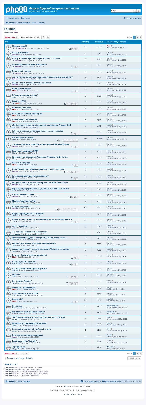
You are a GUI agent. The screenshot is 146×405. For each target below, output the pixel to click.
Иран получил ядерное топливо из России (31, 83)
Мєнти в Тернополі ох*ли (23, 201)
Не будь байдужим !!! (22, 207)
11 (64, 140)
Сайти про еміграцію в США (25, 293)
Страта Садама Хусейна (23, 194)
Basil (13, 127)
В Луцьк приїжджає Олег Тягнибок (28, 213)
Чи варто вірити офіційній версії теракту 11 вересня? (37, 58)
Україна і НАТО (19, 101)
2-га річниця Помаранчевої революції (29, 232)
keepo (14, 337)
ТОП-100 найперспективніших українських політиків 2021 (38, 317)
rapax (14, 325)
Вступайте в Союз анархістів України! (29, 323)
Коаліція (16, 274)
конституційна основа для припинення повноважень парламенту (42, 77)
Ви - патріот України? (22, 281)
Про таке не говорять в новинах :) (27, 335)
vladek (17, 234)
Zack (108, 317)
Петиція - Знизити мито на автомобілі (29, 255)
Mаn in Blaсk (16, 264)
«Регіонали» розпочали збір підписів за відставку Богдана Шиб (41, 125)
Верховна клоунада (21, 163)
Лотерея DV (17, 299)
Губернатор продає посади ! (25, 95)
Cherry (14, 133)
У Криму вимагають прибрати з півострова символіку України (40, 144)
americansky (16, 295)
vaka (14, 228)
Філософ (15, 203)
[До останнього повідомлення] (112, 46)
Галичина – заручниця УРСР (25, 151)
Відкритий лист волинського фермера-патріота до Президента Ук (42, 219)
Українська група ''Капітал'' (24, 341)
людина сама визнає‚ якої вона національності (34, 243)
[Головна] (17, 9)
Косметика (17, 306)
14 (73, 140)
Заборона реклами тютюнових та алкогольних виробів (37, 131)
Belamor (21, 48)
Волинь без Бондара (21, 89)
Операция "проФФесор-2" (24, 287)
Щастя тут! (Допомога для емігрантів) (29, 268)
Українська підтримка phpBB (85, 390)
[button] (140, 37)
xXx (13, 139)
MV (13, 190)
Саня (16, 32)
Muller (14, 97)
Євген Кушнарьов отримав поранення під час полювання (39, 169)
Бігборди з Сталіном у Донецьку (27, 113)
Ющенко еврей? (19, 46)
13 (70, 140)
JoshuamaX (111, 311)
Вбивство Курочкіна (21, 108)
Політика (10, 28)
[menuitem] (25, 18)
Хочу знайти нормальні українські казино (31, 329)
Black (109, 46)
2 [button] (137, 37)
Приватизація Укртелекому (24, 119)
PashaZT (15, 343)
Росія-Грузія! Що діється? (24, 262)
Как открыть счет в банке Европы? (28, 312)
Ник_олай (15, 349)
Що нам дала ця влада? (23, 138)
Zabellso (15, 319)
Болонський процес (21, 71)
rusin (14, 239)
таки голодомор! (19, 226)
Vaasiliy (109, 335)
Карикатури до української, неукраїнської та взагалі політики (40, 188)
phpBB (65, 386)
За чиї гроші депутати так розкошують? (30, 176)
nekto (14, 276)
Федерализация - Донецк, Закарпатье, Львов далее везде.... (39, 238)
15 (76, 140)
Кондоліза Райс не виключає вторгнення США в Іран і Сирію (40, 183)
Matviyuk (15, 270)
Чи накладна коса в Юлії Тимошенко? (29, 64)
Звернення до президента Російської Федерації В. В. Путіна (39, 157)
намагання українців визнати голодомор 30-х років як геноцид (41, 249)
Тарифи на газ (18, 347)
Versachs (15, 331)
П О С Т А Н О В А (20, 53)
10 (64, 209)
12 (67, 140)
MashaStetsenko (18, 308)
